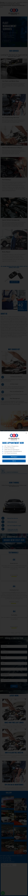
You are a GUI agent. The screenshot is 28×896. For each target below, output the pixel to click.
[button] (14, 456)
